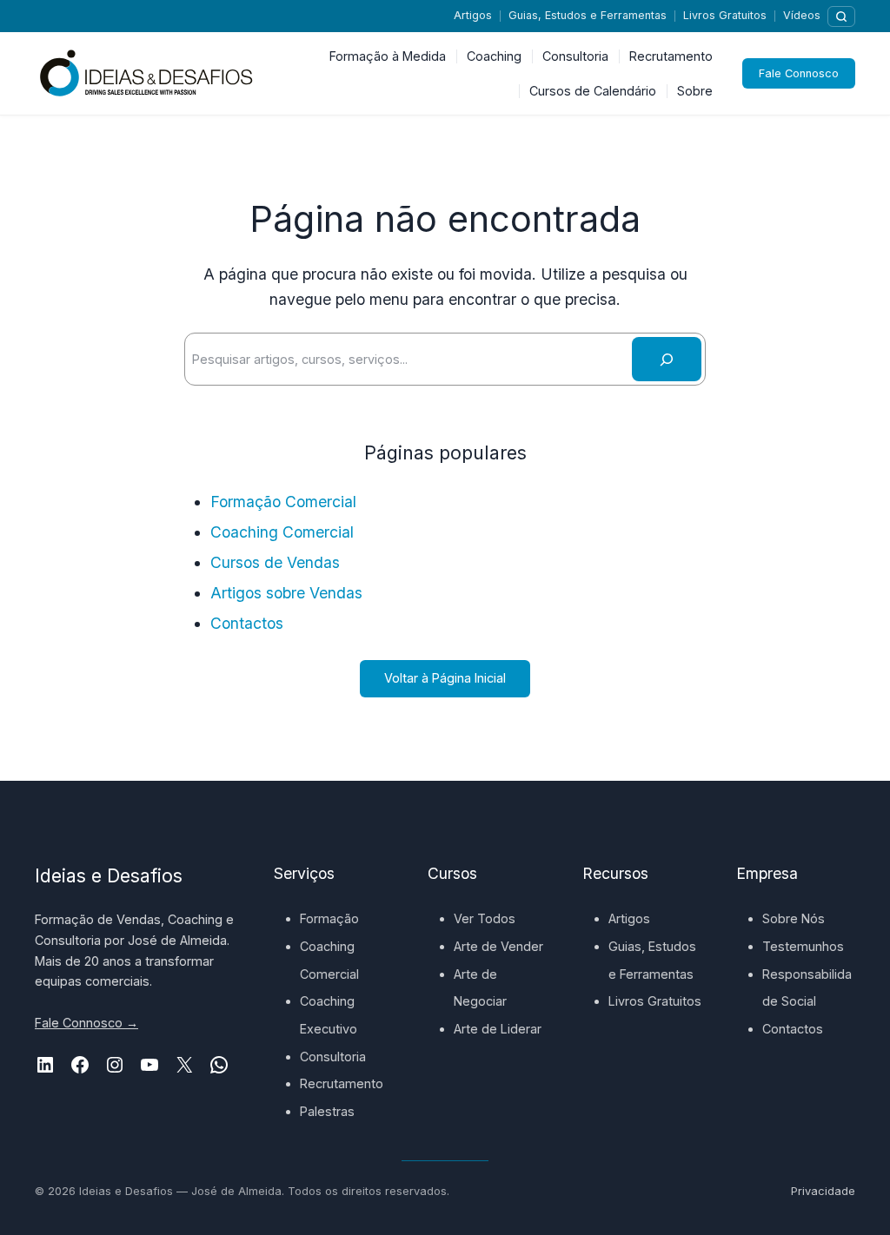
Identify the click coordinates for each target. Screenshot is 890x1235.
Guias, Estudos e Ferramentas (587, 15)
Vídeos (801, 15)
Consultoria (333, 1056)
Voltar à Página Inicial (445, 677)
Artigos (473, 15)
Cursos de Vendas (275, 562)
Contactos (246, 623)
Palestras (327, 1111)
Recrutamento (341, 1083)
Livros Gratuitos (725, 15)
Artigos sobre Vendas (286, 593)
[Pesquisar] (841, 16)
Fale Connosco (799, 73)
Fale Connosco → (86, 1022)
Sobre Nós (793, 918)
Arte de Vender (498, 946)
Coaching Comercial (282, 532)
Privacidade (823, 1191)
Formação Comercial (283, 501)
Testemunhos (803, 946)
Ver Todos (484, 918)
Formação (329, 918)
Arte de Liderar (497, 1028)
